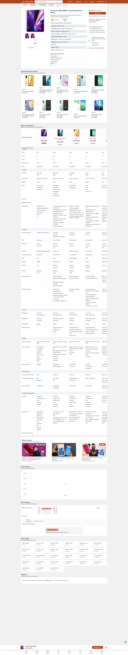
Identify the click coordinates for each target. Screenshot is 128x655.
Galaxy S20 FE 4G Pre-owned (60, 139)
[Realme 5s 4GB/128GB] (44, 132)
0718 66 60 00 (95, 45)
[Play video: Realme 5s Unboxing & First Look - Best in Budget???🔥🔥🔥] (94, 450)
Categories (47, 653)
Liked (80, 653)
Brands (36, 653)
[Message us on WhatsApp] (106, 2)
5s (44, 138)
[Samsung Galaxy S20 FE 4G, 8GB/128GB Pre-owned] (60, 132)
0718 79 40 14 (95, 43)
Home (26, 653)
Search (58, 653)
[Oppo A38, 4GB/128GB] (76, 132)
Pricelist (69, 653)
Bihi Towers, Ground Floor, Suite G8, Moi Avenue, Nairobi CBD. (99, 39)
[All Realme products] (55, 20)
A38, (76, 138)
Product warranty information (96, 48)
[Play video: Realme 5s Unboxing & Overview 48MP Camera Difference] (64, 450)
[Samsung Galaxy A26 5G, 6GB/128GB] (93, 132)
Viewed (91, 653)
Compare (60, 144)
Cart (86, 1)
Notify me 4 (97, 13)
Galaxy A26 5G (93, 138)
